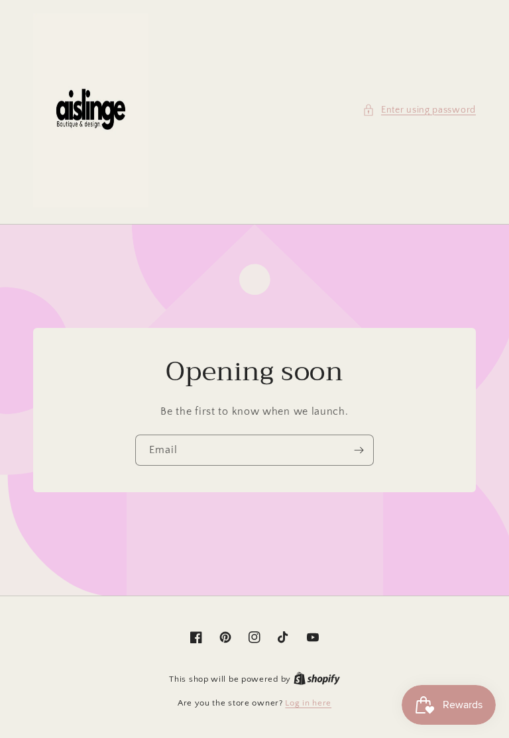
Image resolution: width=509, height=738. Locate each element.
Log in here (308, 703)
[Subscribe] (358, 450)
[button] (419, 110)
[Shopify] (317, 679)
